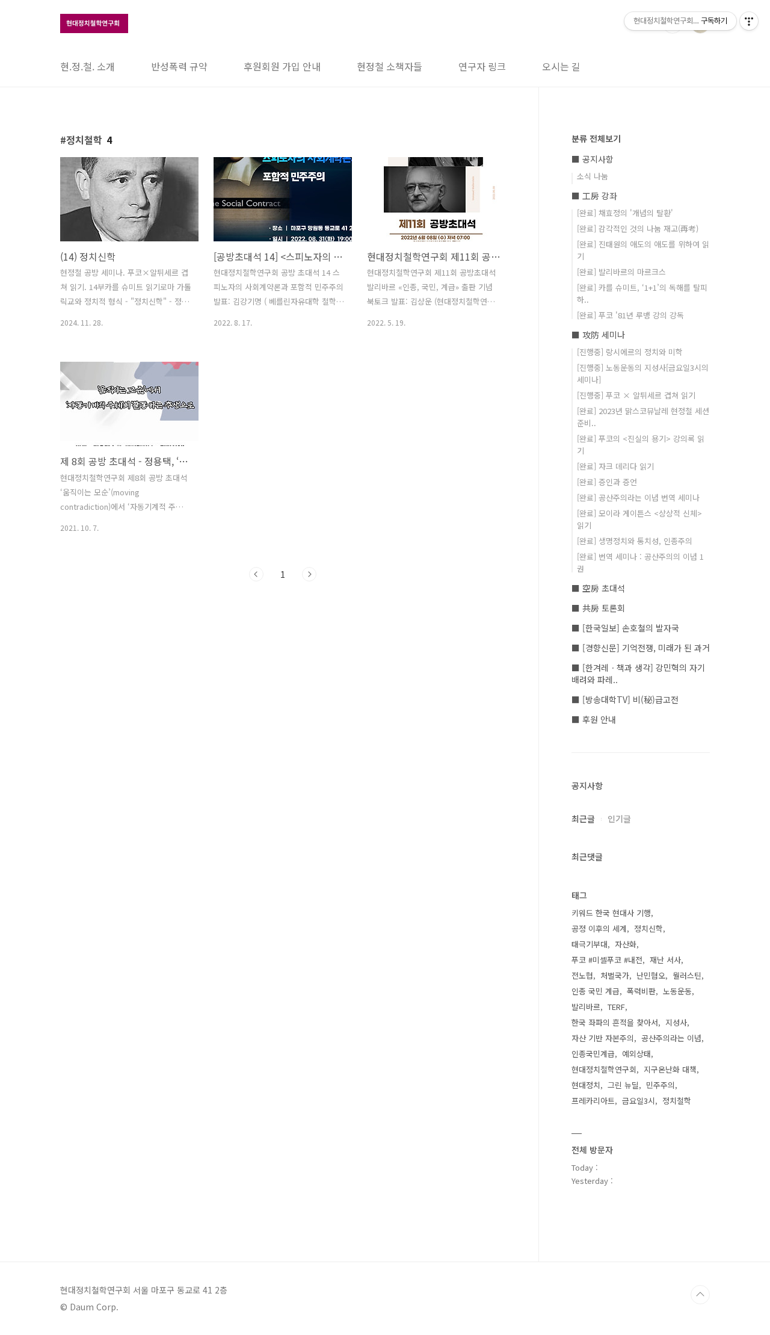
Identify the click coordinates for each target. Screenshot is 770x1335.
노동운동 (677, 991)
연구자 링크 (482, 66)
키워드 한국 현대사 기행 (611, 912)
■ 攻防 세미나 (598, 335)
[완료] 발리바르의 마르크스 (621, 271)
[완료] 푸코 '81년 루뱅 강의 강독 (630, 315)
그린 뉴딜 (623, 1085)
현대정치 (585, 1085)
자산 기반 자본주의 (602, 1038)
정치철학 (676, 1100)
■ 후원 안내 (593, 719)
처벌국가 (614, 975)
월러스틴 (687, 975)
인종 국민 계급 (595, 991)
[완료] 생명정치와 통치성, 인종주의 (634, 541)
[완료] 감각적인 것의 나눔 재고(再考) (637, 228)
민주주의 (660, 1085)
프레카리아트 (593, 1100)
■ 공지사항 (592, 159)
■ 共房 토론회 (598, 608)
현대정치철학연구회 (603, 1069)
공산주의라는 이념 (671, 1038)
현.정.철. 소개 (87, 66)
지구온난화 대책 (670, 1069)
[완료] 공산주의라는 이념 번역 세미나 (638, 497)
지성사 (676, 1022)
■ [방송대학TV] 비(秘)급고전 (625, 699)
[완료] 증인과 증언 (607, 482)
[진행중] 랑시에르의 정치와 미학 (630, 352)
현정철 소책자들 (389, 66)
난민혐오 (650, 975)
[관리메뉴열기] (749, 21)
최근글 (583, 819)
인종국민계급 (593, 1053)
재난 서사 (665, 959)
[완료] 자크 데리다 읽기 (615, 466)
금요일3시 (638, 1100)
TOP (700, 1294)
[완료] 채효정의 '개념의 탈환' (625, 212)
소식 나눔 (592, 176)
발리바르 (585, 1006)
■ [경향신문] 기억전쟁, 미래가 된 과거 (640, 648)
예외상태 (636, 1053)
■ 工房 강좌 (594, 196)
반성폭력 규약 (179, 66)
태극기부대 (589, 944)
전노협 (582, 975)
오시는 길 (561, 66)
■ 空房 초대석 (598, 588)
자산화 (625, 944)
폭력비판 (641, 991)
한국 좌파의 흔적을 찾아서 (614, 1022)
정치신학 (648, 928)
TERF (616, 1006)
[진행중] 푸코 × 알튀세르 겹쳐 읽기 (636, 395)
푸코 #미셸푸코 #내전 (606, 959)
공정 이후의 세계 (599, 928)
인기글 (619, 819)
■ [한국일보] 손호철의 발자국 (625, 628)
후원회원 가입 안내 (282, 66)
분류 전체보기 (596, 138)
